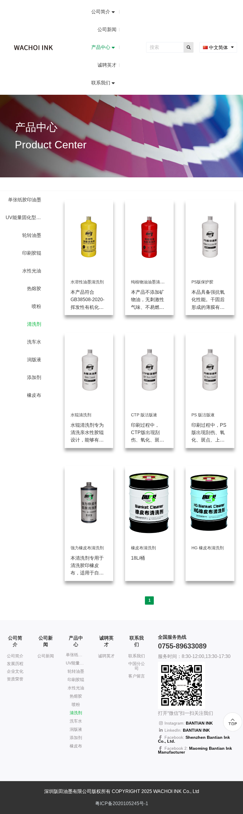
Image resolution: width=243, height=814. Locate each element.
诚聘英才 (106, 656)
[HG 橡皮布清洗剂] (210, 538)
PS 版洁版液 (203, 414)
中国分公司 (136, 666)
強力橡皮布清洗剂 (87, 547)
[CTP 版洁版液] (149, 405)
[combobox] (218, 47)
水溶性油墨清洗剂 (87, 282)
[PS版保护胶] (210, 272)
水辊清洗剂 (81, 414)
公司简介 (15, 656)
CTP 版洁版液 (144, 414)
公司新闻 (45, 656)
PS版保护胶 (202, 282)
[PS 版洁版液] (210, 405)
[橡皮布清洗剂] (149, 538)
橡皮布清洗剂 (143, 547)
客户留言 (136, 676)
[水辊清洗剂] (89, 405)
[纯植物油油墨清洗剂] (149, 272)
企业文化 (15, 671)
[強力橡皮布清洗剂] (89, 538)
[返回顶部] (232, 721)
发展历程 (15, 663)
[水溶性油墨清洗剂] (89, 272)
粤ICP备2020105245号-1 (121, 803)
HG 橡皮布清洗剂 (207, 547)
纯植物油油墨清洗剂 (149, 282)
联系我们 (136, 656)
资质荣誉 (15, 679)
